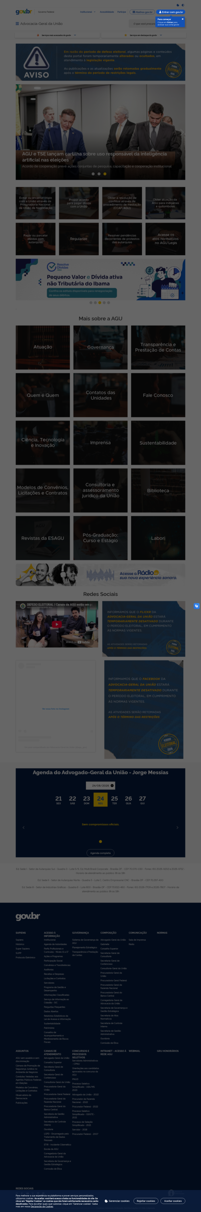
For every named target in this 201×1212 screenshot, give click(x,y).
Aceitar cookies (173, 1200)
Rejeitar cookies (146, 1200)
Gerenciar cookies (119, 1200)
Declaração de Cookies (42, 1206)
